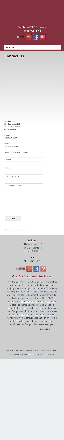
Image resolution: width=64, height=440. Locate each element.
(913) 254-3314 (10, 137)
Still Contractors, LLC (32, 6)
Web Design (11, 350)
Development (24, 350)
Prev (8, 339)
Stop (33, 334)
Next (56, 339)
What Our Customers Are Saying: (32, 276)
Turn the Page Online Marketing (45, 350)
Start (31, 334)
